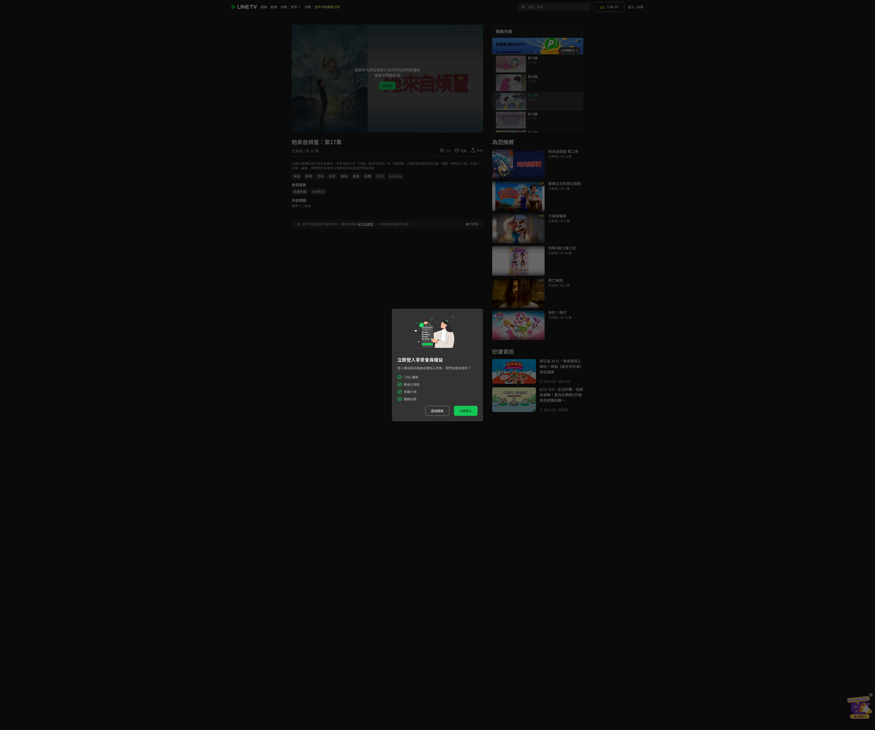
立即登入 (465, 411)
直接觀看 (437, 411)
